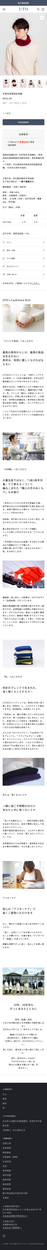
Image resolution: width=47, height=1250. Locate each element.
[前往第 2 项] (14, 83)
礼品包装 (7, 1161)
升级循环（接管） (11, 1156)
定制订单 (7, 1143)
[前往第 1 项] (6, 83)
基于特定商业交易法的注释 (15, 1193)
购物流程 (7, 1179)
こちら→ (36, 283)
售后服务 (7, 1152)
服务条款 (7, 1188)
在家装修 (7, 1147)
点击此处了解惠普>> (12, 1227)
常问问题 (7, 1175)
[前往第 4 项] (31, 83)
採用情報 (7, 1170)
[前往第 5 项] (39, 83)
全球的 (6, 1197)
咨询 (5, 1166)
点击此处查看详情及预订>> (15, 1215)
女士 (5, 1094)
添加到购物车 (23, 122)
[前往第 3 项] (23, 83)
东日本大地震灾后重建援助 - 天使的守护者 (22, 1121)
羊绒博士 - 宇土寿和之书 (14, 1130)
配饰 (5, 1103)
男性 (5, 1098)
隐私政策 (7, 1184)
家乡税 (6, 1125)
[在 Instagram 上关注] (4, 1236)
